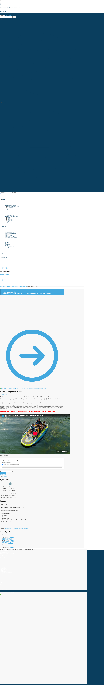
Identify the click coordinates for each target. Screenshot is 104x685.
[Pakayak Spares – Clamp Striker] (33, 541)
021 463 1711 (3, 11)
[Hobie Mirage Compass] (33, 538)
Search (14, 17)
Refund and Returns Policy (7, 572)
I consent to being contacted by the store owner (11, 464)
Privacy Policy (5, 573)
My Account (4, 19)
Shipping (4, 568)
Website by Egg (11, 592)
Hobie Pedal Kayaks (11, 286)
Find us (2, 4)
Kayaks (4, 286)
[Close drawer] (0, 3)
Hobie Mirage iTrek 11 (6, 546)
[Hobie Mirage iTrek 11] (33, 545)
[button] (1, 188)
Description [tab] (4, 476)
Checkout (4, 102)
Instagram (4, 280)
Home (1, 286)
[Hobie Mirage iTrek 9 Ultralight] (33, 535)
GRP (3, 566)
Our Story (4, 563)
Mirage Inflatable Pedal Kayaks (21, 286)
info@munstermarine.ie (7, 557)
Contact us (4, 567)
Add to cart (2, 473)
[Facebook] (2, 580)
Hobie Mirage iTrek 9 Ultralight (8, 536)
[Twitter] (2, 582)
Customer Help (5, 268)
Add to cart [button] (12, 537)
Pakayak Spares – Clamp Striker (8, 542)
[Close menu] (0, 0)
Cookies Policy (5, 574)
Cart (3, 570)
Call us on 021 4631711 (4, 274)
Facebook (4, 279)
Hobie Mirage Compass (7, 539)
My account (4, 569)
